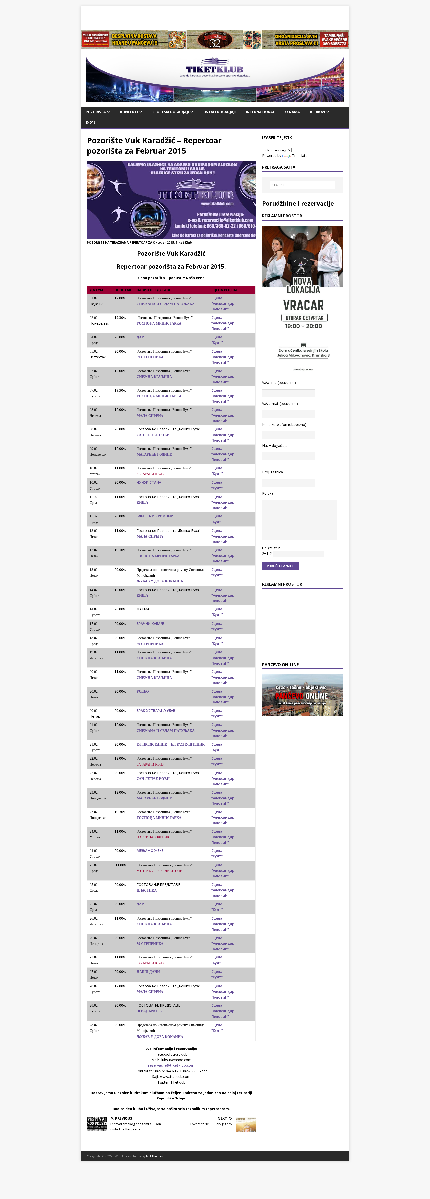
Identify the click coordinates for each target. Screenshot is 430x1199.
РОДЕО (143, 691)
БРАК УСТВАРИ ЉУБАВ (156, 710)
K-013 (91, 122)
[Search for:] (302, 185)
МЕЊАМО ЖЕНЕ (150, 850)
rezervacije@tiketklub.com (171, 1065)
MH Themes (154, 1156)
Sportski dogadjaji (170, 111)
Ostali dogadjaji (219, 111)
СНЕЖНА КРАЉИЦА (154, 377)
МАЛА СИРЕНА (150, 416)
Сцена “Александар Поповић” (222, 303)
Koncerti (129, 111)
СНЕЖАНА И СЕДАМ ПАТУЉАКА (166, 304)
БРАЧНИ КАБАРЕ (150, 623)
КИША (142, 502)
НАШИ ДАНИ (148, 972)
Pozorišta (96, 111)
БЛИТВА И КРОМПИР (155, 516)
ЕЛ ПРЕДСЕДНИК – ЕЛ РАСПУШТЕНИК (171, 744)
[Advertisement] (215, 17)
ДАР (140, 337)
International (260, 111)
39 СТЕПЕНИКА (150, 357)
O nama (292, 111)
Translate (299, 155)
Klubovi (317, 111)
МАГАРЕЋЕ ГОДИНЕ (154, 454)
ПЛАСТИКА (147, 890)
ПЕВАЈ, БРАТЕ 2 (149, 1010)
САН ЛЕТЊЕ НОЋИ (153, 435)
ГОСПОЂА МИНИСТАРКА (159, 323)
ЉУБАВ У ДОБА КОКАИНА (160, 581)
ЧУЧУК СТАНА (149, 482)
